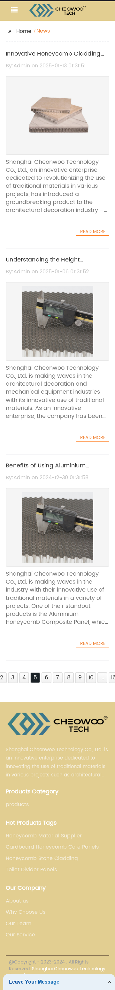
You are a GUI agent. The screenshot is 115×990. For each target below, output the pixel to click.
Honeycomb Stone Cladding (42, 858)
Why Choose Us (25, 912)
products (17, 804)
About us (17, 901)
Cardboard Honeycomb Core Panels (52, 847)
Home (23, 31)
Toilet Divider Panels (31, 869)
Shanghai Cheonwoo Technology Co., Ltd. (57, 972)
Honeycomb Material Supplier (44, 836)
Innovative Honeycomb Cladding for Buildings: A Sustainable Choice (56, 58)
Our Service (20, 935)
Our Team (18, 923)
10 (91, 677)
